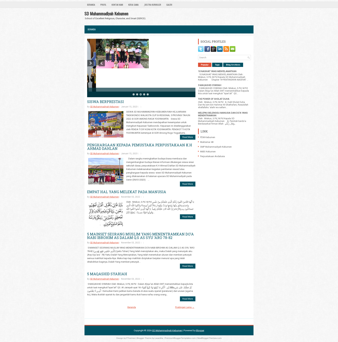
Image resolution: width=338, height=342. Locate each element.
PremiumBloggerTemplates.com (180, 338)
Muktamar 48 (206, 142)
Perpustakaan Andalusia (212, 156)
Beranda (91, 4)
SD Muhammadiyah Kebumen (106, 13)
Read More (187, 137)
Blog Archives (233, 65)
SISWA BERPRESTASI (105, 101)
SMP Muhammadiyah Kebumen (216, 146)
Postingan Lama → (184, 307)
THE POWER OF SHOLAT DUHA (213, 99)
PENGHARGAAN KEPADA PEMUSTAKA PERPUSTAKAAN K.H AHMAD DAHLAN (139, 146)
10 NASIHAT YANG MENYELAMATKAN (217, 71)
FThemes (130, 338)
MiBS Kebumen (208, 151)
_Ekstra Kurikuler (152, 4)
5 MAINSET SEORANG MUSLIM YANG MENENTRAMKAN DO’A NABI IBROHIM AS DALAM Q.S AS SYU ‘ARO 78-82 (140, 235)
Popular (205, 65)
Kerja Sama (133, 4)
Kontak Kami (117, 4)
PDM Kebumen (207, 137)
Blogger (200, 330)
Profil (103, 4)
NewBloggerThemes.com (209, 338)
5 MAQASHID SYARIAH (107, 274)
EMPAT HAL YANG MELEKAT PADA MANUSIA (126, 192)
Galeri (169, 4)
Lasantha (159, 338)
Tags (217, 65)
